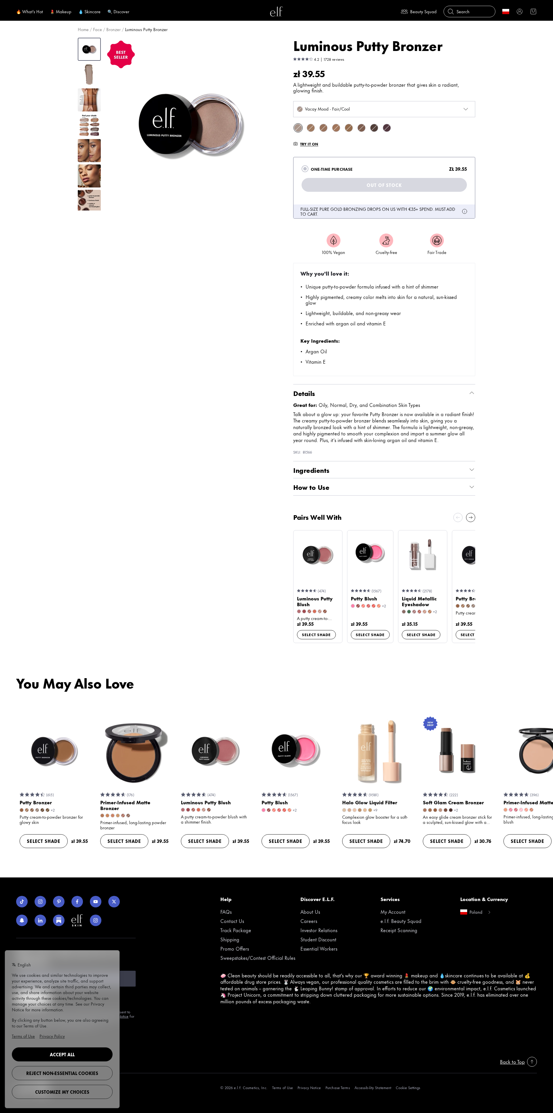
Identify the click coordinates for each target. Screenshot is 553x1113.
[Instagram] (40, 901)
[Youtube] (95, 901)
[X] (114, 901)
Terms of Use (282, 1087)
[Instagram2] (95, 920)
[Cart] (533, 11)
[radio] (305, 168)
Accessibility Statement (373, 1087)
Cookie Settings (408, 1087)
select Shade (316, 634)
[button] (190, 124)
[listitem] (298, 128)
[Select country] (505, 11)
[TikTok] (22, 901)
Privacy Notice (309, 1087)
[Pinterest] (59, 901)
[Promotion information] (464, 211)
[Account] (519, 11)
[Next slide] (470, 517)
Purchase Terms (337, 1087)
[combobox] (384, 109)
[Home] (276, 11)
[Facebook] (77, 901)
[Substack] (59, 920)
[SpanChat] (22, 920)
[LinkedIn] (40, 920)
